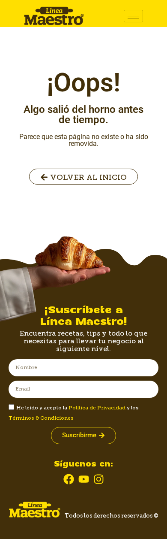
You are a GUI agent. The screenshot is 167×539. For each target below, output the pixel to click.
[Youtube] (83, 479)
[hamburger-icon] (133, 16)
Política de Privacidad (97, 408)
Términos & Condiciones (41, 418)
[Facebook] (68, 479)
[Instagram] (98, 479)
